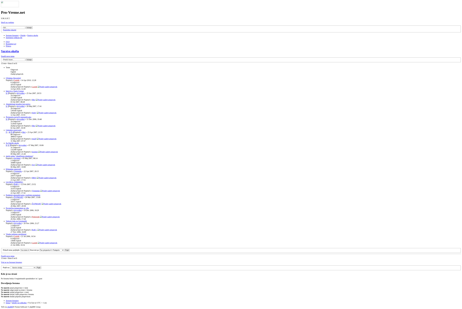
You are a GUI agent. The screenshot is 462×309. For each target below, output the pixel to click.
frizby (34, 113)
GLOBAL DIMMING (14, 182)
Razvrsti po (34, 250)
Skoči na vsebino (7, 22)
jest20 (34, 139)
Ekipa (8, 303)
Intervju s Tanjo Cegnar (15, 91)
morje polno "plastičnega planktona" (19, 156)
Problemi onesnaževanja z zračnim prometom (23, 195)
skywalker (21, 93)
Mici (33, 100)
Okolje (23, 35)
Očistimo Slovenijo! (13, 78)
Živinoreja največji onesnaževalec (18, 117)
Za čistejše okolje (12, 143)
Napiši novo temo (7, 56)
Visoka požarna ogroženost (16, 234)
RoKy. (16, 184)
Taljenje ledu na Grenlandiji (16, 221)
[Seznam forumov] (10, 7)
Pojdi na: (6, 267)
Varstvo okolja (32, 35)
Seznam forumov (12, 35)
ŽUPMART (18, 197)
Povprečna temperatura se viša (17, 208)
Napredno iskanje (9, 30)
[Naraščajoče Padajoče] (61, 250)
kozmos (35, 152)
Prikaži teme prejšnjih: (11, 250)
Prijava (8, 46)
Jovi (33, 165)
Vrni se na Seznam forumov (11, 262)
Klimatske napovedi (13, 169)
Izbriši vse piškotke (19, 303)
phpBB (10, 307)
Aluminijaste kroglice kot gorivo (18, 104)
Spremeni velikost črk (14, 38)
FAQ (8, 42)
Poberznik (36, 217)
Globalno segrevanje (13, 130)
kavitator (17, 158)
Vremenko (18, 171)
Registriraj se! (11, 44)
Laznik (16, 80)
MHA (34, 178)
